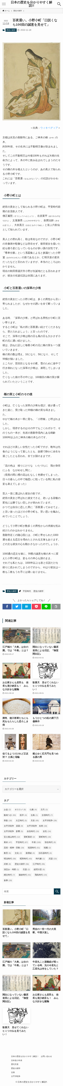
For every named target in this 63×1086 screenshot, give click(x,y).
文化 (18, 853)
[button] (59, 4)
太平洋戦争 (50, 820)
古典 (34, 815)
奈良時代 (33, 831)
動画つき (10, 815)
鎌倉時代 (25, 875)
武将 (7, 864)
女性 (47, 831)
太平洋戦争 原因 (13, 826)
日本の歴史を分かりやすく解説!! (31, 4)
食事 (8, 880)
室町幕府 (29, 837)
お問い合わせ (46, 1056)
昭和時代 (26, 858)
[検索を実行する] (57, 891)
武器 (53, 858)
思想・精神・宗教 (14, 848)
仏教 (33, 809)
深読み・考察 (11, 869)
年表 (36, 842)
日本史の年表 (16, 1060)
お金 (7, 809)
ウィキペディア (49, 127)
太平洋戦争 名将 (37, 826)
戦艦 (47, 848)
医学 (23, 815)
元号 (44, 809)
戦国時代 (34, 848)
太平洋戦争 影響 (13, 831)
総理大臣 (39, 869)
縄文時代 (9, 875)
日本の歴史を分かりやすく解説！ (25, 1056)
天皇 (35, 820)
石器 (26, 869)
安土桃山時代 (12, 837)
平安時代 (27, 591)
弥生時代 (50, 842)
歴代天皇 (14, 1064)
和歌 (8, 820)
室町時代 (45, 837)
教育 (7, 853)
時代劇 (40, 858)
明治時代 (10, 858)
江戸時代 (39, 864)
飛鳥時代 (41, 875)
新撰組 (30, 853)
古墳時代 (47, 815)
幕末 (8, 842)
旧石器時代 (45, 853)
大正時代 (21, 820)
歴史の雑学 (11, 30)
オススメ (20, 809)
